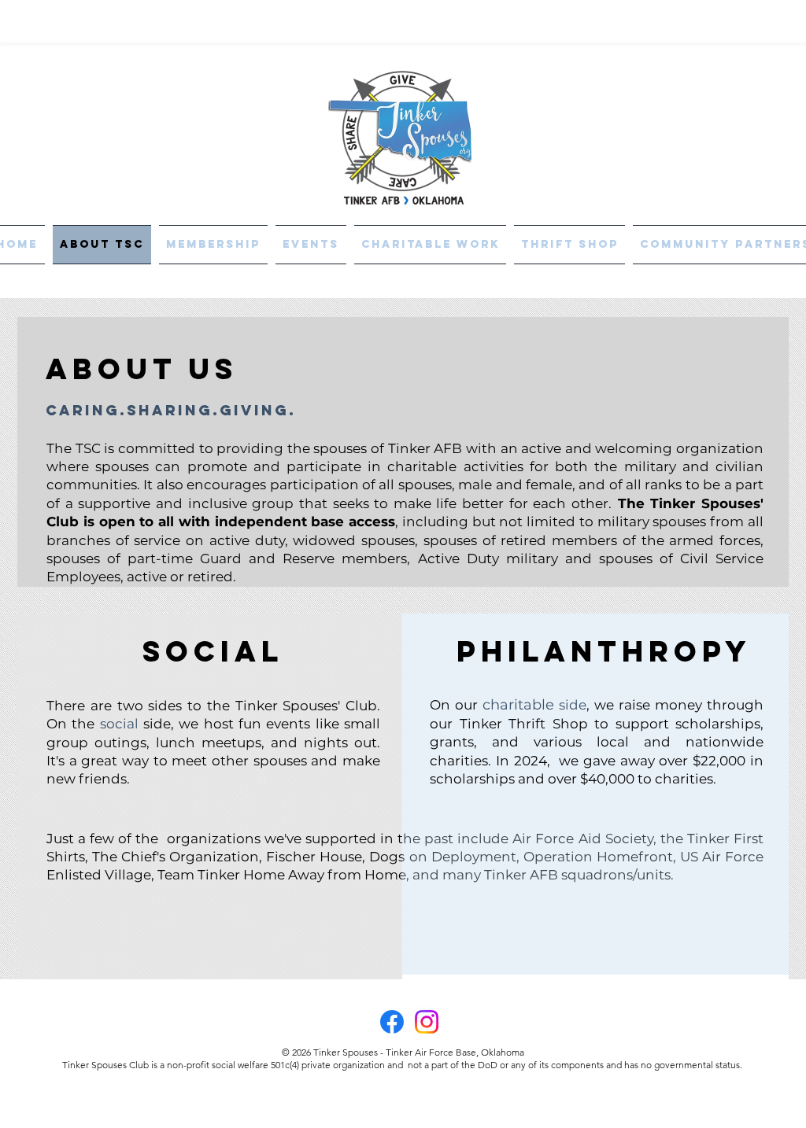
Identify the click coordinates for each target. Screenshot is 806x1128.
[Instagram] (426, 1022)
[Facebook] (392, 1022)
